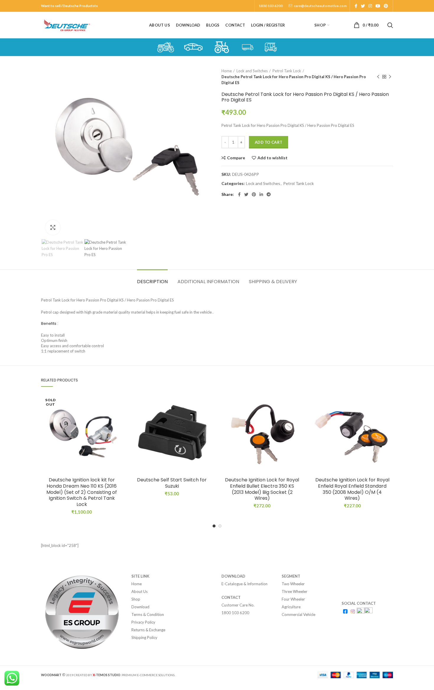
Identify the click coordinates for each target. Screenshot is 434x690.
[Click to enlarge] (52, 227)
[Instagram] (370, 6)
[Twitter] (363, 6)
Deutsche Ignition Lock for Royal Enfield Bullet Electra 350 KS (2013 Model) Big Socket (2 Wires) (262, 489)
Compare (236, 158)
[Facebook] (356, 6)
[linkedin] (261, 194)
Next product (390, 77)
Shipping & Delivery (273, 281)
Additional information (208, 281)
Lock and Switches (252, 70)
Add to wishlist (272, 158)
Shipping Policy (144, 637)
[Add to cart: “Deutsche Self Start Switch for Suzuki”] (208, 415)
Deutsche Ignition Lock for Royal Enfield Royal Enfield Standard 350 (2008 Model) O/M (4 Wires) (352, 489)
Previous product (378, 77)
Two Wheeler (293, 583)
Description (152, 281)
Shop (135, 599)
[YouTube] (378, 6)
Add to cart (268, 142)
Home (226, 70)
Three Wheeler (294, 591)
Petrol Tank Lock (287, 70)
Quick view (118, 429)
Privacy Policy (143, 622)
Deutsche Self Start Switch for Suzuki (172, 483)
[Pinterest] (386, 6)
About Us (139, 591)
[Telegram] (269, 194)
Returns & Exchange (148, 629)
